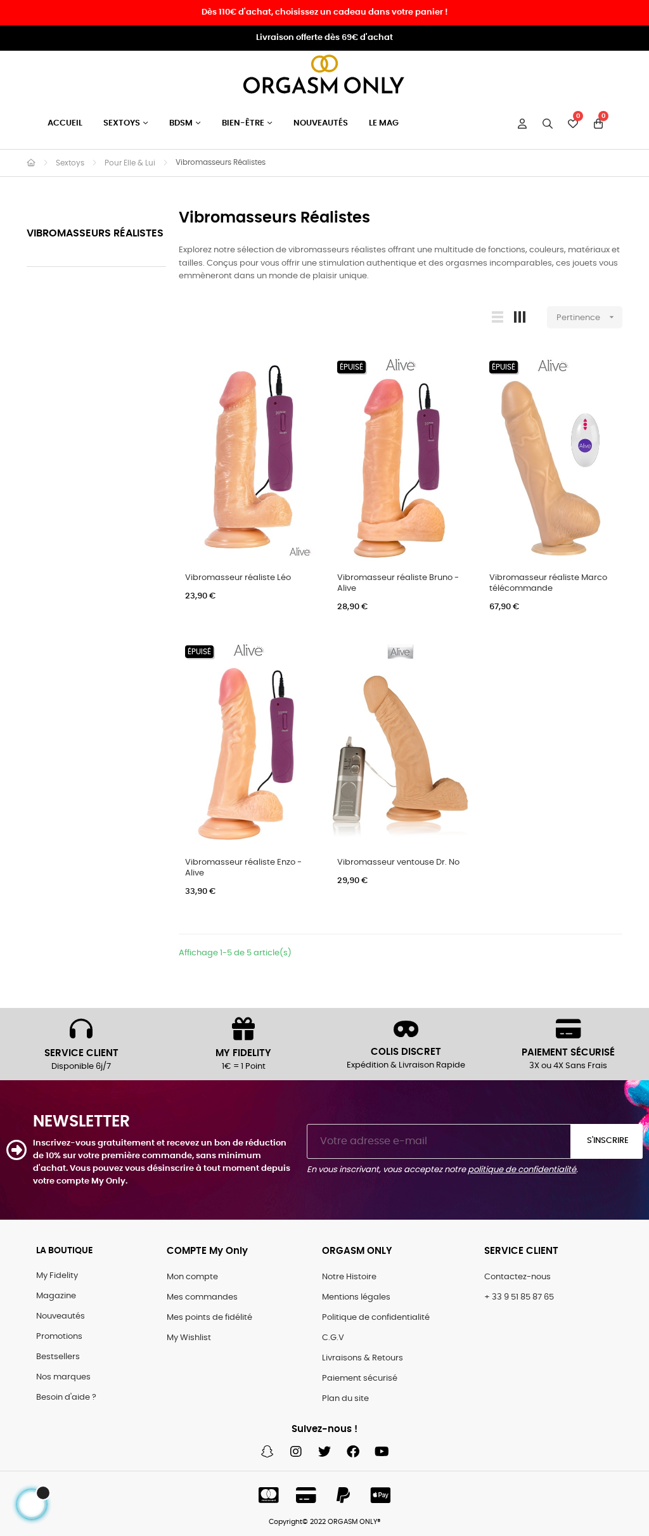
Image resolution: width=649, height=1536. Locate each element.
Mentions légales (356, 1297)
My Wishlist (189, 1338)
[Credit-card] (306, 1495)
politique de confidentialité (522, 1170)
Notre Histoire (349, 1277)
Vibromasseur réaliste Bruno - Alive (398, 583)
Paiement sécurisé (359, 1378)
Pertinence (586, 317)
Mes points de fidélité (209, 1317)
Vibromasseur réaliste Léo (238, 578)
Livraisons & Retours (362, 1358)
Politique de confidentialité (376, 1317)
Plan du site (345, 1399)
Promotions (59, 1337)
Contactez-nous (517, 1277)
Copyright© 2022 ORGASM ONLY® (325, 1521)
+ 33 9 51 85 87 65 (519, 1297)
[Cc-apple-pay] (381, 1495)
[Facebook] (353, 1451)
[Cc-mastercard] (268, 1495)
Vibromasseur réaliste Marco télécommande (548, 583)
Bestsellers (58, 1357)
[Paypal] (343, 1495)
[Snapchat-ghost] (267, 1451)
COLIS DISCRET (406, 1052)
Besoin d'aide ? (66, 1397)
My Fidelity (57, 1276)
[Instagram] (296, 1451)
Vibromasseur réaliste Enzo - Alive (243, 867)
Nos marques (63, 1377)
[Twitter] (324, 1451)
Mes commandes (202, 1297)
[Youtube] (381, 1451)
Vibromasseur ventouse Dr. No (398, 862)
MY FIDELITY (243, 1053)
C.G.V (333, 1338)
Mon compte (192, 1277)
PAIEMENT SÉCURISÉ (568, 1052)
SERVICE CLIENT (81, 1053)
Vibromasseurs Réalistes (95, 233)
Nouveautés (60, 1316)
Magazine (56, 1296)
